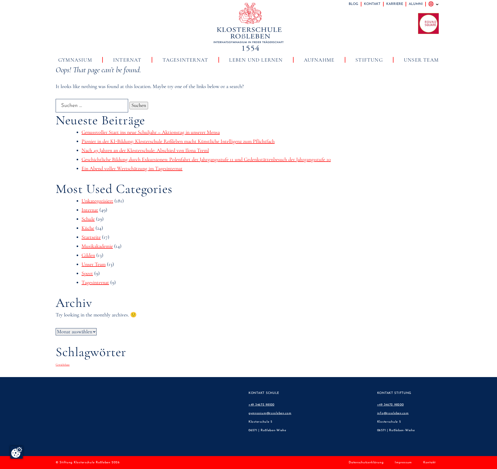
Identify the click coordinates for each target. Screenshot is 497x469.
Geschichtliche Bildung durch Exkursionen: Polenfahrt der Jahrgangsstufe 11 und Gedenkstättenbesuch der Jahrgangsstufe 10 (206, 159)
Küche (88, 228)
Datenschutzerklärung (366, 462)
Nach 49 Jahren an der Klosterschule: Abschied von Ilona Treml (145, 150)
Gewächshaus (63, 364)
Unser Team (421, 60)
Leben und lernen (256, 60)
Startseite (91, 237)
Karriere (394, 4)
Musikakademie (97, 246)
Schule (88, 219)
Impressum (403, 462)
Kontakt (372, 4)
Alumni (416, 4)
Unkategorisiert (97, 201)
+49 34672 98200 (390, 404)
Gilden (88, 255)
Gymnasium (75, 60)
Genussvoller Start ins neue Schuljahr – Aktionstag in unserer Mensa (151, 132)
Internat (127, 60)
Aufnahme (319, 60)
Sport (87, 273)
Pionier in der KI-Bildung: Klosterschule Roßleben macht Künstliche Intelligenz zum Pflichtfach (178, 141)
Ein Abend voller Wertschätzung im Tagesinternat (132, 168)
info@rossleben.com (393, 413)
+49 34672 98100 (261, 404)
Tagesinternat (185, 60)
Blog (353, 4)
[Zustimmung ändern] (16, 452)
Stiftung (369, 60)
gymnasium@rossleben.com (269, 413)
